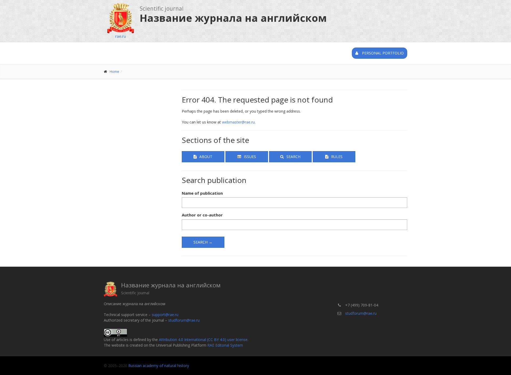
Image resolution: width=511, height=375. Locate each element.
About (205, 156)
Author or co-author (202, 215)
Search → (202, 242)
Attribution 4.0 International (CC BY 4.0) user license (203, 339)
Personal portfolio (382, 53)
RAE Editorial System (225, 345)
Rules (337, 156)
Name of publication (202, 193)
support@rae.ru (165, 314)
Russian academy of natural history (158, 365)
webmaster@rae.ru (238, 122)
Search (293, 156)
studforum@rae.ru (184, 320)
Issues (250, 156)
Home (114, 71)
